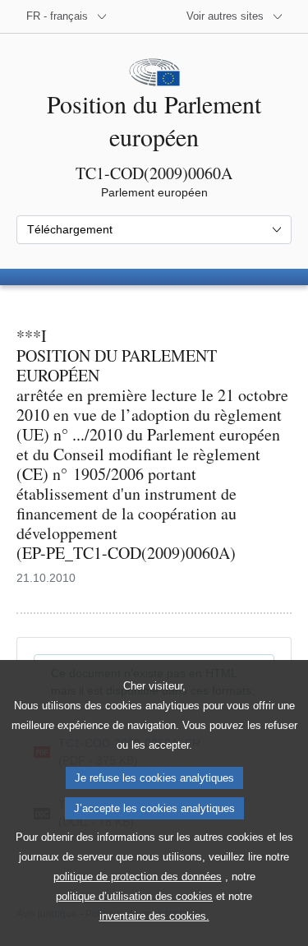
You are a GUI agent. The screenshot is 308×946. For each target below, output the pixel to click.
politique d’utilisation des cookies (134, 896)
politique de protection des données (137, 876)
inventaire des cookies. (154, 916)
